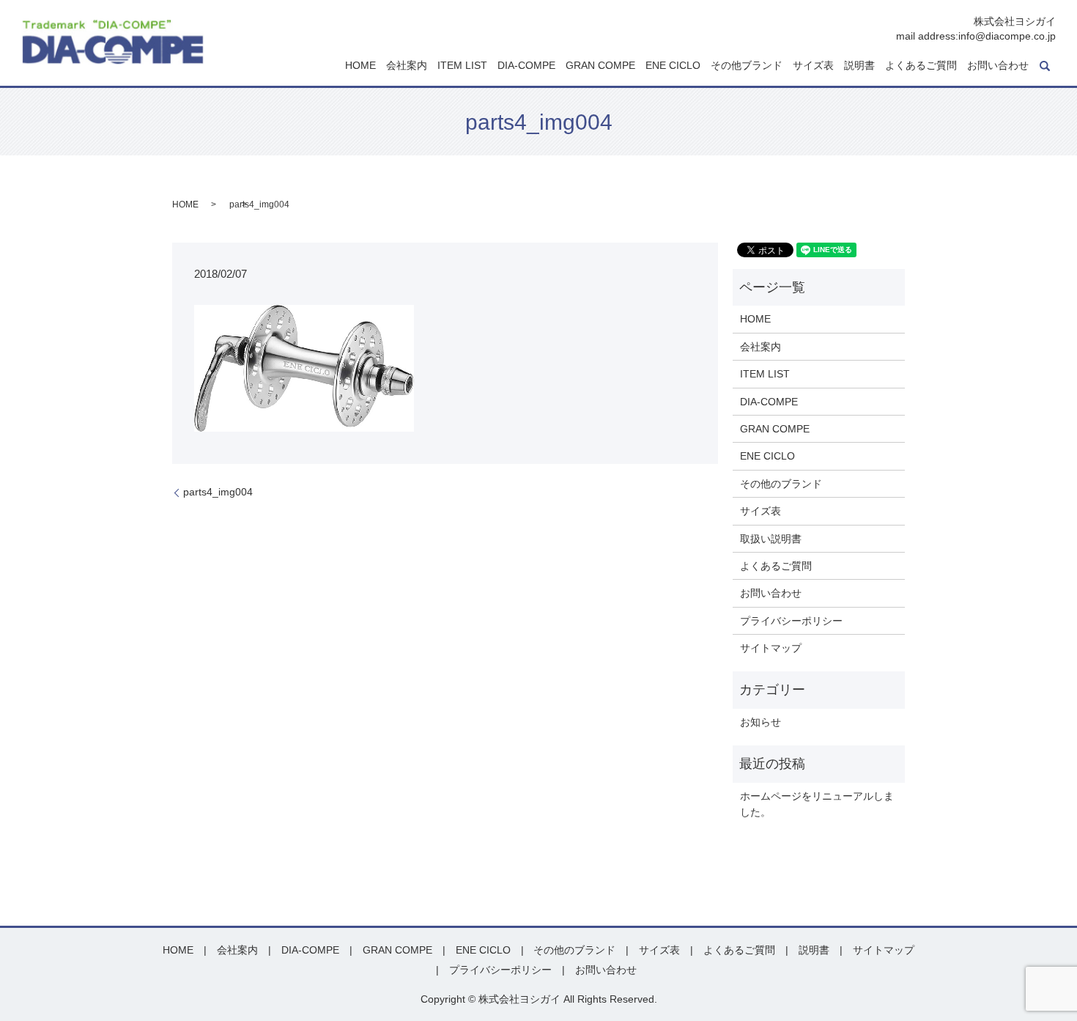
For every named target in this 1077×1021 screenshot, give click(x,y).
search (1045, 66)
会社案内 (406, 66)
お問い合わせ (998, 66)
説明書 (859, 66)
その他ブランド (746, 66)
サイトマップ (771, 648)
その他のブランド (781, 484)
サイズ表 (813, 66)
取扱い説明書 (771, 539)
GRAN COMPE (600, 66)
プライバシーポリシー (791, 621)
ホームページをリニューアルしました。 (817, 804)
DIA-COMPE (526, 66)
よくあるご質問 (921, 66)
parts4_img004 (218, 492)
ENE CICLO (672, 66)
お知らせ (760, 722)
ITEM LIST (462, 66)
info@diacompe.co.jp (1007, 36)
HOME (360, 66)
